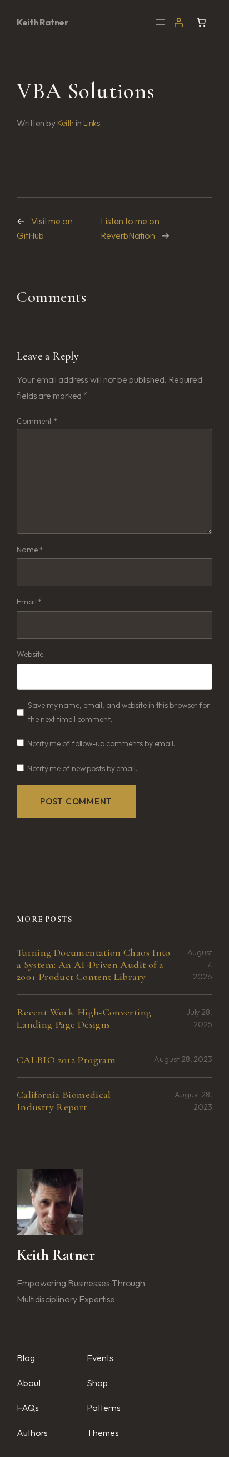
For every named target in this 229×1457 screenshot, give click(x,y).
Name (30, 550)
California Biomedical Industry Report (64, 1101)
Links (92, 123)
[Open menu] (160, 22)
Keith (65, 123)
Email (29, 602)
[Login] (178, 22)
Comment (37, 421)
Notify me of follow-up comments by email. (101, 743)
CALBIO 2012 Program (66, 1060)
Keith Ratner (42, 22)
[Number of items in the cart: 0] (201, 22)
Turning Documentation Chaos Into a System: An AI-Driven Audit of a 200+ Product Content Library (94, 964)
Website (30, 654)
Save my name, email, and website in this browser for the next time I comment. (119, 712)
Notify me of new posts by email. (82, 768)
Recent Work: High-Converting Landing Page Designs (84, 1018)
